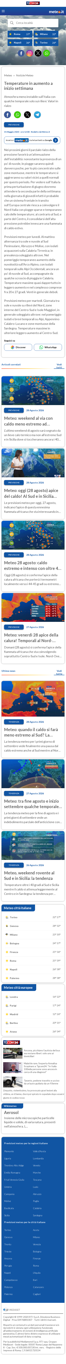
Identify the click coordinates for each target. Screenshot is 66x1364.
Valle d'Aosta (39, 1151)
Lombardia (38, 1158)
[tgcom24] (33, 3)
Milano (36, 1237)
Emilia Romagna (12, 1172)
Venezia (37, 1244)
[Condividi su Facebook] (7, 117)
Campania (9, 1194)
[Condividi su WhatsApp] (17, 117)
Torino (7, 1230)
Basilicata (9, 1208)
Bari (35, 1279)
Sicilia (7, 1215)
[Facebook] (21, 53)
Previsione (14, 124)
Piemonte (9, 1151)
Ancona (8, 1258)
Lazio (35, 1186)
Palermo (8, 1294)
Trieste (8, 1251)
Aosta (36, 1230)
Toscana (37, 1179)
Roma (36, 1265)
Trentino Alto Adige (14, 1165)
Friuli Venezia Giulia (14, 1179)
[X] (38, 53)
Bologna (37, 1251)
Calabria (37, 1208)
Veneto (36, 1165)
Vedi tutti (59, 366)
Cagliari (37, 1294)
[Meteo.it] (56, 11)
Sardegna (37, 1215)
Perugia (8, 1265)
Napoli (7, 1272)
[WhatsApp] (46, 53)
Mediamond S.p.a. (29, 1341)
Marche (37, 1172)
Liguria (7, 1158)
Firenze (37, 1258)
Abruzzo (37, 1194)
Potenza (8, 1287)
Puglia (36, 1201)
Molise (7, 1201)
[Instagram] (29, 53)
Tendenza (14, 722)
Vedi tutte (59, 672)
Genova (8, 1237)
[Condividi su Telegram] (37, 117)
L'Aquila (36, 1272)
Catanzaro (38, 1287)
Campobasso (11, 1279)
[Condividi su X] (27, 117)
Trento (7, 1244)
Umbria (8, 1186)
